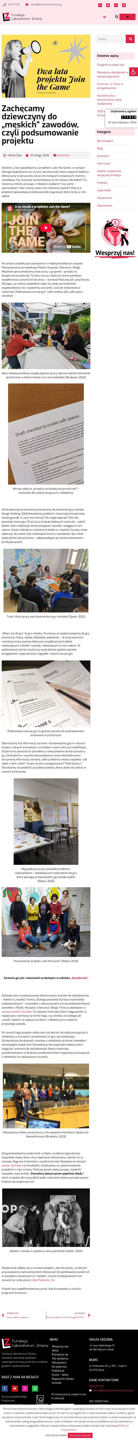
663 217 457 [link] (96, 1386)
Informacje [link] (104, 163)
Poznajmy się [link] (60, 1354)
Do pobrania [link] (59, 1366)
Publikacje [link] (58, 1370)
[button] (104, 17)
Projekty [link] (102, 182)
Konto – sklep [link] (60, 1374)
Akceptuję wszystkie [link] (80, 1435)
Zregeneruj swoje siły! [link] (110, 65)
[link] (133, 71)
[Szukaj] (130, 39)
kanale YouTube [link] (11, 1165)
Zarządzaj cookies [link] (56, 1435)
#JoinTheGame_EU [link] (43, 1280)
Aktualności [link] (59, 1362)
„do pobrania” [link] (79, 978)
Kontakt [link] (56, 1383)
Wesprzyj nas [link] (60, 1346)
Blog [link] (100, 148)
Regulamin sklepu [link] (63, 1379)
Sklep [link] (55, 1350)
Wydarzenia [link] (104, 198)
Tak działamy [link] (60, 1358)
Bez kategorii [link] (105, 141)
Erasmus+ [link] (64, 155)
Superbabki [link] (104, 190)
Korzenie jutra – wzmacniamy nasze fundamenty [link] (109, 99)
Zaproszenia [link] (104, 205)
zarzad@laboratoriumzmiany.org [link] (112, 1390)
